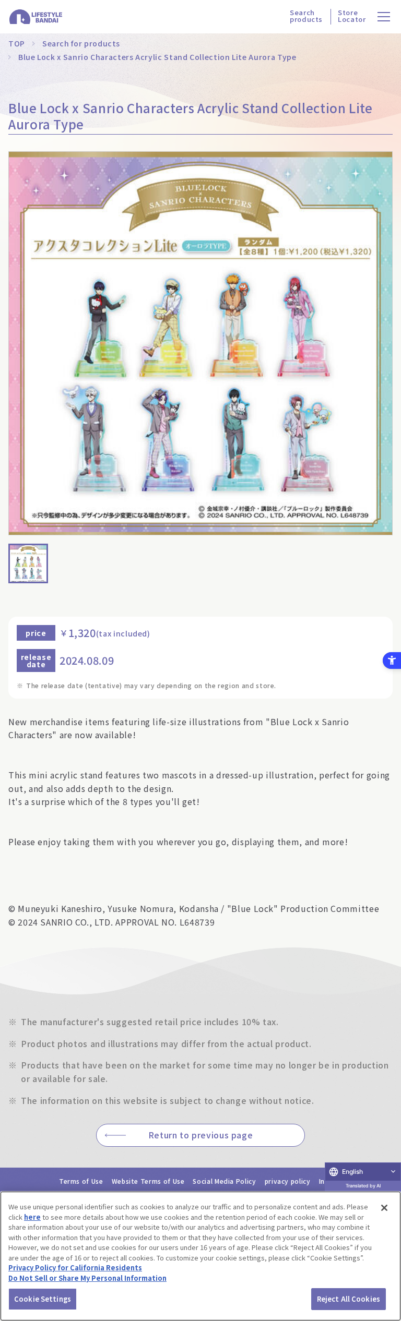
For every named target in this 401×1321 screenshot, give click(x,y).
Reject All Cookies (348, 1299)
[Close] (384, 1207)
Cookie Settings (42, 1299)
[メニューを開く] (384, 17)
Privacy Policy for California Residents (75, 1267)
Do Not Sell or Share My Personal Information (87, 1278)
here (32, 1217)
